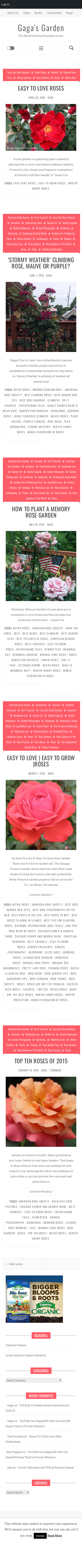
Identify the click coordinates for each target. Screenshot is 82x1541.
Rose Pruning (23, 742)
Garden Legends (69, 223)
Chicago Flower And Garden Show (38, 936)
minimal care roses (53, 655)
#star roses (22, 390)
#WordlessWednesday (47, 390)
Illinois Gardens (24, 78)
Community (54, 13)
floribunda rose (69, 466)
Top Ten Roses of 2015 (41, 1060)
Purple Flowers (34, 421)
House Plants (42, 726)
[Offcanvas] (10, 48)
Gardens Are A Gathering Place (28, 482)
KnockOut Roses (60, 731)
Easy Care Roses (25, 183)
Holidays (26, 487)
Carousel (38, 461)
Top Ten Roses (37, 1233)
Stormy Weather (39, 427)
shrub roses (49, 660)
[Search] (71, 47)
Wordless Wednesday (52, 249)
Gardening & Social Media (35, 233)
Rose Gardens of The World (58, 244)
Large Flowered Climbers (31, 416)
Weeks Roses (51, 665)
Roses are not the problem (45, 984)
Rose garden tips (56, 973)
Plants (56, 239)
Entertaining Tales (33, 223)
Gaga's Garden (41, 27)
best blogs (30, 633)
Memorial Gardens (25, 655)
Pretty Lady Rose (34, 968)
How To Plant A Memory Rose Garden (41, 511)
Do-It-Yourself (40, 217)
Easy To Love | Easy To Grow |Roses (41, 760)
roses (21, 984)
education (15, 223)
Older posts (16, 1264)
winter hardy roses (47, 670)
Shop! (69, 13)
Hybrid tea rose (42, 487)
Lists (32, 1228)
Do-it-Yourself (35, 644)
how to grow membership (65, 726)
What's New (70, 78)
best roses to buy (56, 915)
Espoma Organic (16, 1345)
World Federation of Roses (45, 432)
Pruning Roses (58, 968)
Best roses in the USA (27, 915)
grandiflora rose (54, 482)
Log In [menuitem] (5, 4)
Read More (54, 1535)
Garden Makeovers (22, 228)
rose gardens (39, 979)
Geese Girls (52, 952)
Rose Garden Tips (15, 244)
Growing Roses (53, 1222)
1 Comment (55, 1070)
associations (41, 705)
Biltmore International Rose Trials (39, 926)
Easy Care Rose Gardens (18, 72)
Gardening (65, 228)
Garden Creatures (39, 947)
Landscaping (42, 239)
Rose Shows (39, 742)
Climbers (54, 400)
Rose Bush (55, 421)
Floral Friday (40, 72)
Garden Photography (45, 228)
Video (26, 13)
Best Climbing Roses (38, 395)
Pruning (33, 1045)
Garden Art (52, 223)
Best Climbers (49, 633)
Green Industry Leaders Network (26, 1355)
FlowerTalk (40, 1217)
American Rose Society (18, 217)
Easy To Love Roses (41, 88)
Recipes (67, 239)
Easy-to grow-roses (52, 183)
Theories (29, 989)
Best (17, 633)
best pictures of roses (32, 639)
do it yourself (37, 942)
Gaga (51, 97)
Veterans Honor (29, 665)
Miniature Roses (14, 737)
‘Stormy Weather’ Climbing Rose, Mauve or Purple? (41, 262)
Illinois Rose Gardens (38, 957)
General (54, 72)
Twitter (42, 989)
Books (38, 13)
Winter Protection (50, 747)
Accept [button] (40, 1535)
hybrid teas (52, 649)
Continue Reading (40, 894)
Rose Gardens (42, 78)
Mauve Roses (59, 416)
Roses (57, 78)
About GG (13, 13)
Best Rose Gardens (32, 400)
